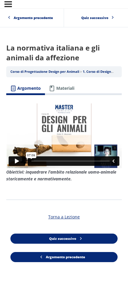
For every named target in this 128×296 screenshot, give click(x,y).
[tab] (25, 88)
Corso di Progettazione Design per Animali (45, 72)
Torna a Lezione (64, 217)
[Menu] (8, 4)
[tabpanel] (64, 145)
